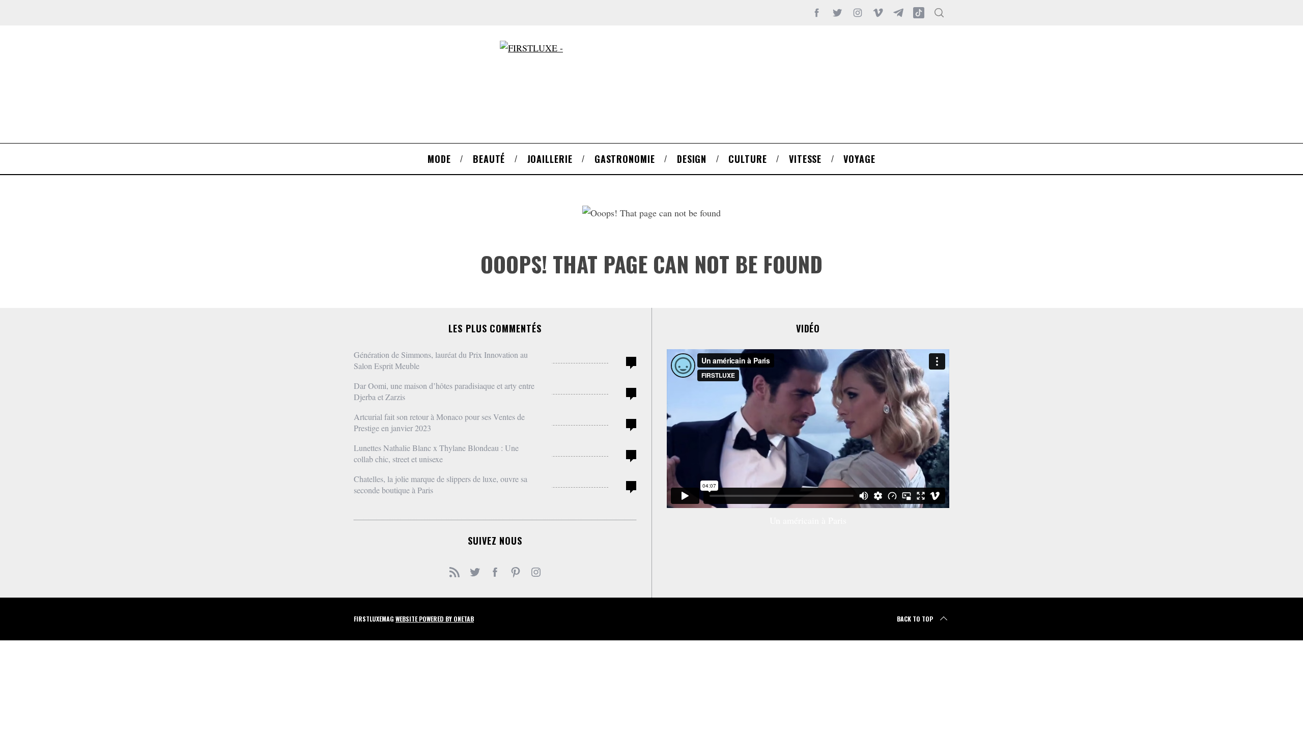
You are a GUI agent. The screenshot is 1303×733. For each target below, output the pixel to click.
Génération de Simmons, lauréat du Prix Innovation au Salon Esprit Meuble (441, 360)
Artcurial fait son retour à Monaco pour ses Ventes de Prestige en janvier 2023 (439, 422)
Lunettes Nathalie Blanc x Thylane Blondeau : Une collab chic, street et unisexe (436, 453)
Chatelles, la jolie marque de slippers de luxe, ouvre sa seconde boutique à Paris (440, 484)
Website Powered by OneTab (434, 618)
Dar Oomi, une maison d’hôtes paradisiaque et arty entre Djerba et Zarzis (444, 391)
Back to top (915, 618)
